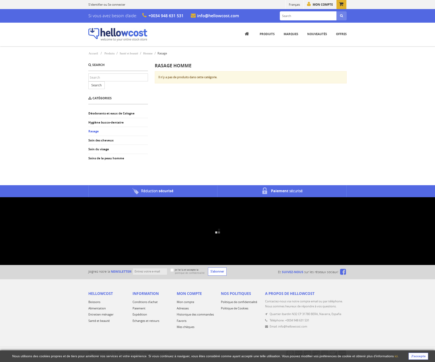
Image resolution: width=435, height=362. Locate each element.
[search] (341, 15)
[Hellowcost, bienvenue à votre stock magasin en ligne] (117, 34)
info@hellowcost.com (218, 15)
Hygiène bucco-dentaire (106, 122)
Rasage (93, 131)
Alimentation (97, 308)
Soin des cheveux (101, 140)
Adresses (183, 308)
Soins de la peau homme (106, 158)
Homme (148, 53)
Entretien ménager (101, 314)
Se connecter (116, 4)
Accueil (93, 53)
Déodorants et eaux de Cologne (111, 113)
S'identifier (95, 4)
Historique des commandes (195, 314)
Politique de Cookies (234, 308)
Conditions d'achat (145, 302)
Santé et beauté (129, 53)
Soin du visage (98, 149)
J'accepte (418, 356)
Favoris (181, 321)
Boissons (94, 302)
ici (396, 356)
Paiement (139, 308)
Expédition (140, 314)
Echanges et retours (146, 321)
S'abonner (217, 271)
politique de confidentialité (190, 273)
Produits (109, 53)
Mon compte (323, 4)
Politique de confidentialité (239, 302)
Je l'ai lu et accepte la (190, 271)
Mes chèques (185, 327)
